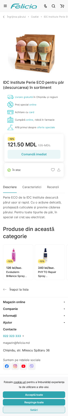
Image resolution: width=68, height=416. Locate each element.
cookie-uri (20, 382)
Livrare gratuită (24, 97)
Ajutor (7, 322)
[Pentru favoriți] (53, 170)
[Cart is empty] (62, 6)
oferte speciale (46, 127)
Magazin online (14, 302)
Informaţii (10, 315)
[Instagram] (15, 366)
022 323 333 (12, 336)
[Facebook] (7, 366)
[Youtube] (23, 366)
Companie (10, 309)
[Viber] (32, 366)
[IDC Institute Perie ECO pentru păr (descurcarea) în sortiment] (34, 53)
